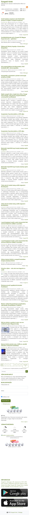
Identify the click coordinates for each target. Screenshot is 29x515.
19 (18, 364)
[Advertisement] (14, 463)
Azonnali (12, 486)
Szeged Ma (11, 483)
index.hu (21, 486)
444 (13, 482)
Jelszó (2, 390)
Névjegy (20, 512)
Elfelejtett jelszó (6, 404)
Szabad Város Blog (5, 485)
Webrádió (16, 486)
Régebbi (25, 364)
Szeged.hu (4, 271)
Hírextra (6, 483)
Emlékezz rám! (5, 396)
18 (15, 364)
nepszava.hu (18, 482)
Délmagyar (4, 40)
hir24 (2, 483)
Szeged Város (20, 485)
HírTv (22, 482)
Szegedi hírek (7, 2)
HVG (26, 482)
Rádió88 (4, 49)
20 (21, 364)
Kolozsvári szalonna (19, 483)
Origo (3, 262)
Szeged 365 (4, 22)
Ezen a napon (24, 421)
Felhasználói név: (5, 384)
